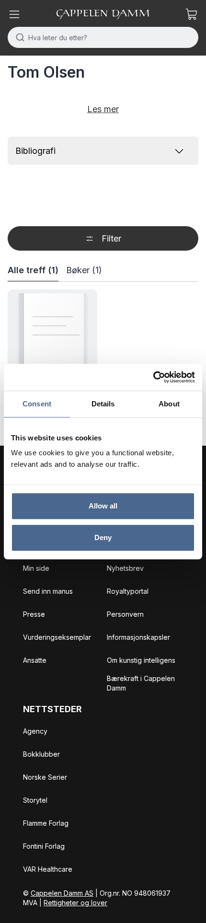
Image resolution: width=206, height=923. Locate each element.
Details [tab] (103, 404)
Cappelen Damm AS (62, 893)
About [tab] (169, 404)
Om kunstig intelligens (141, 660)
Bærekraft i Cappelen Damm (141, 683)
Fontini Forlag (44, 846)
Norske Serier (45, 777)
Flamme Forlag (46, 823)
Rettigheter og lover (75, 903)
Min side (36, 568)
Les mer (103, 109)
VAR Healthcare (47, 869)
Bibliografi (35, 151)
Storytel (35, 800)
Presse (34, 614)
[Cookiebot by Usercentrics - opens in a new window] (153, 377)
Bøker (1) (84, 270)
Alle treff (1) (33, 270)
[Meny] (14, 14)
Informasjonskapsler (138, 637)
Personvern (125, 614)
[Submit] (18, 37)
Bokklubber (41, 754)
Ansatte (34, 660)
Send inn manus (48, 591)
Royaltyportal (128, 591)
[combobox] (103, 37)
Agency (35, 731)
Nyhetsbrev (125, 568)
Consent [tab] (37, 404)
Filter (111, 238)
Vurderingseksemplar (57, 637)
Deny (103, 537)
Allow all (103, 506)
